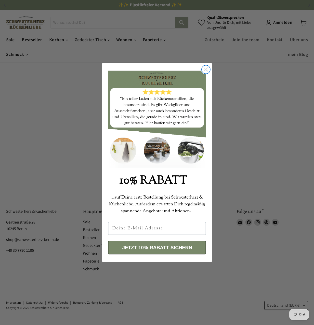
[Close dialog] (206, 69)
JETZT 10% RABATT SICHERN (157, 247)
